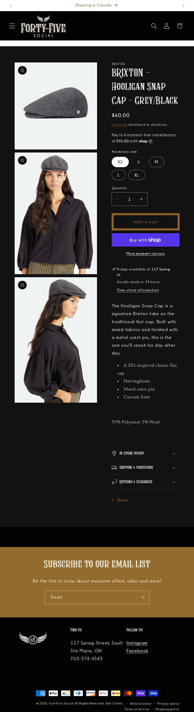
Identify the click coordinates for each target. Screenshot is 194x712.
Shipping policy (167, 709)
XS (120, 162)
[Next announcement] (183, 5)
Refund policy (141, 703)
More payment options (145, 253)
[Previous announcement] (10, 5)
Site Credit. (115, 703)
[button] (12, 25)
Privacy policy (168, 703)
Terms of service (137, 709)
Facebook (137, 650)
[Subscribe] (142, 597)
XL (136, 175)
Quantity (119, 188)
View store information (138, 290)
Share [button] (122, 500)
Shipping (119, 124)
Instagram (137, 642)
